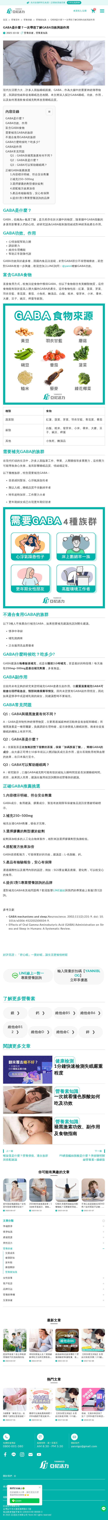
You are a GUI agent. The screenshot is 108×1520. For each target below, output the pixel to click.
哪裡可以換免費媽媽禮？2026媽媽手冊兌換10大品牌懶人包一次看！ (40, 1415)
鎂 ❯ (15, 1013)
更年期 (8, 1262)
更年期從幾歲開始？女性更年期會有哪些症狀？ (14, 1205)
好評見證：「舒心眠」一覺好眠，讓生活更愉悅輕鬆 (35, 955)
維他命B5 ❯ (65, 1013)
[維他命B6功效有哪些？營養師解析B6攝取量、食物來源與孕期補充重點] (67, 1340)
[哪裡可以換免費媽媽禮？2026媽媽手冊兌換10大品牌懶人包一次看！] (41, 1399)
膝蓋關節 (10, 1267)
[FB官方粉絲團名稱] (5, 1454)
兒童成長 (10, 1253)
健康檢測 (64, 1061)
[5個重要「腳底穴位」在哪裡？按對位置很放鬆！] (14, 1399)
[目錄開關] (49, 111)
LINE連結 (59, 890)
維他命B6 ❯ (90, 1013)
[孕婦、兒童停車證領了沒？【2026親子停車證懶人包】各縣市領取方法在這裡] (93, 1399)
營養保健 (28, 20)
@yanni (67, 266)
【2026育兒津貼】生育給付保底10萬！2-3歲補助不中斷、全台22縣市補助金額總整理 (93, 1356)
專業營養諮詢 (31, 976)
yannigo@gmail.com (84, 1446)
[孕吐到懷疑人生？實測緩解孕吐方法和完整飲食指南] (41, 1340)
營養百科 (15, 20)
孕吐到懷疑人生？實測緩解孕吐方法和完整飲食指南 (40, 1356)
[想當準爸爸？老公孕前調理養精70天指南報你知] (14, 1340)
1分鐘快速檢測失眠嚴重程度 (78, 1069)
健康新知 (10, 1258)
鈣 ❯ (40, 1013)
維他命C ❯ (65, 1032)
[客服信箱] (30, 1454)
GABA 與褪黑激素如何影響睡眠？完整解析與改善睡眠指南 (66, 1206)
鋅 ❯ (90, 1032)
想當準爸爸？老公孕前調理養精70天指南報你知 (14, 1355)
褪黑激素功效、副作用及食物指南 (77, 1130)
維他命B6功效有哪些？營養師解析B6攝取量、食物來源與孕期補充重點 (67, 1356)
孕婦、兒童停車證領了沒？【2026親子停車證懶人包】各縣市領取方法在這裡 (93, 1415)
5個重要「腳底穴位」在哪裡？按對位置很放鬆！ (14, 1414)
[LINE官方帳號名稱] (14, 1454)
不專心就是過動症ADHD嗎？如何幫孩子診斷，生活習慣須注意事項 (93, 1206)
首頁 (5, 20)
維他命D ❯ (40, 1032)
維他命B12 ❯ (15, 1029)
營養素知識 (41, 20)
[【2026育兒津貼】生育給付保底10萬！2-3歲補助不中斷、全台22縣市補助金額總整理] (93, 1340)
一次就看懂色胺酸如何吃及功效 (77, 1100)
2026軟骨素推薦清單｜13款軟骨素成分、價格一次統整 (40, 1206)
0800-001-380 (13, 1446)
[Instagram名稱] (22, 1454)
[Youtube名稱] (39, 1454)
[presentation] (101, 1195)
